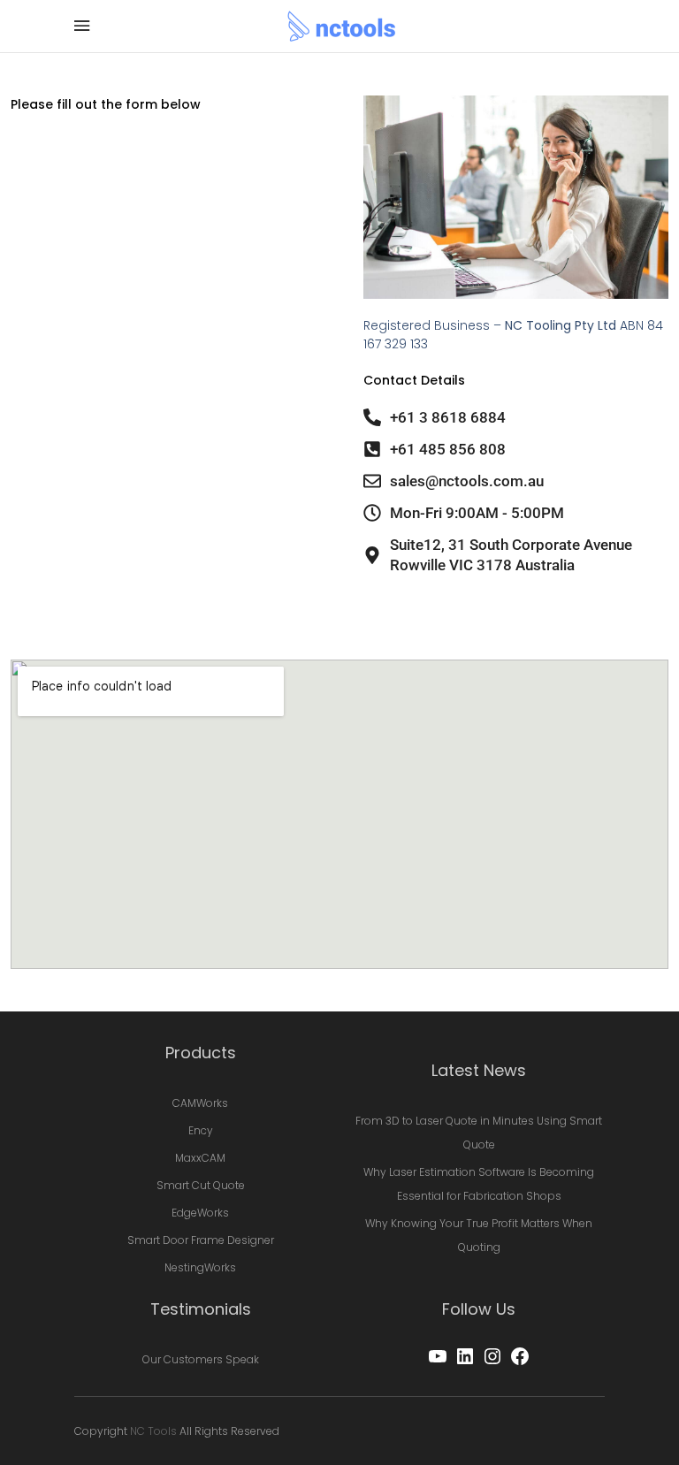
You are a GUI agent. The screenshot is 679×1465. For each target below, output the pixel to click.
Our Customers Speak (200, 1359)
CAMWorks (200, 1102)
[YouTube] (437, 1362)
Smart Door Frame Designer (200, 1240)
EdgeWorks (200, 1212)
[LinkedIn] (465, 1362)
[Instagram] (492, 1362)
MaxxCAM (200, 1157)
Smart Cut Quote (200, 1185)
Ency (200, 1130)
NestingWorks (200, 1267)
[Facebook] (519, 1362)
